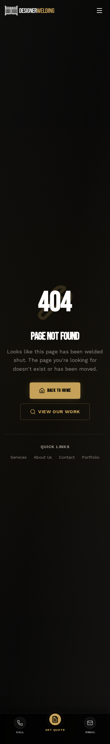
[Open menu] (99, 10)
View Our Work (59, 411)
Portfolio (90, 457)
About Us (43, 457)
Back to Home (59, 390)
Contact (67, 457)
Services (19, 457)
